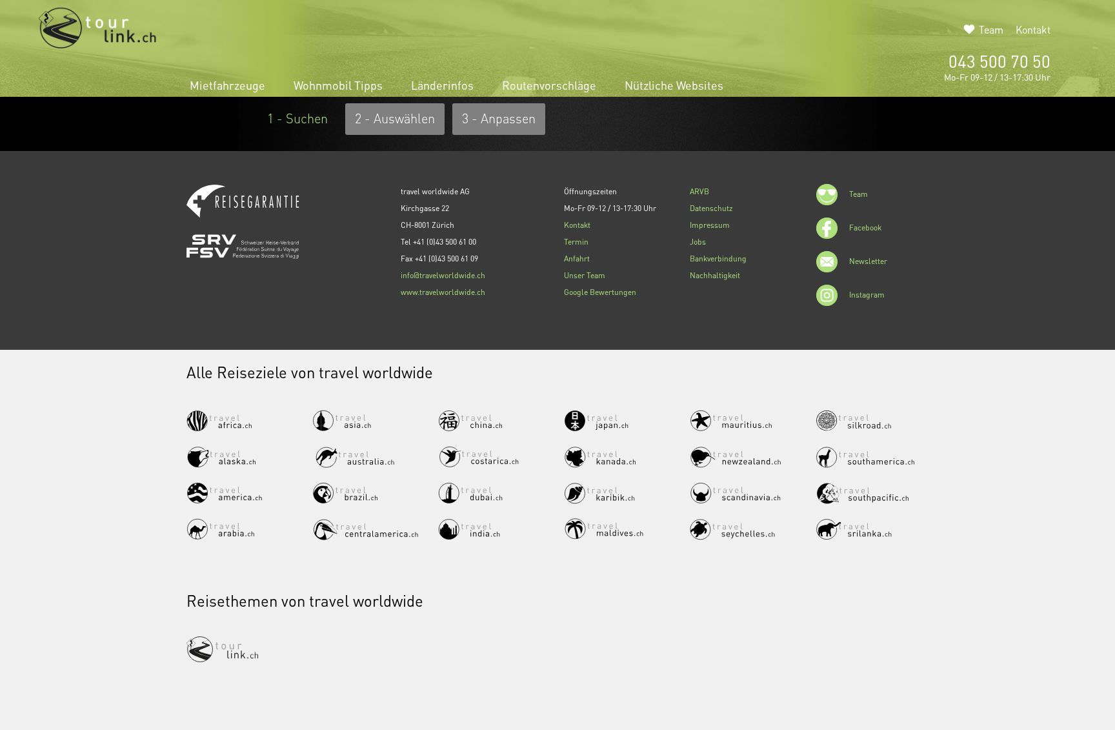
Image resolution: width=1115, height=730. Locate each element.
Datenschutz (711, 208)
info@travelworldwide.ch (443, 275)
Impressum (710, 225)
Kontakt (1033, 29)
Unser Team (584, 275)
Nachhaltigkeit (715, 275)
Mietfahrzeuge (229, 85)
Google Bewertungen (600, 292)
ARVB (699, 191)
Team (991, 29)
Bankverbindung (718, 258)
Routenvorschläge (550, 85)
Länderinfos (443, 85)
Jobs (698, 242)
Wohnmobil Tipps (339, 85)
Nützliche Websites (674, 85)
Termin (576, 242)
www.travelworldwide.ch (443, 292)
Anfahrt (577, 258)
